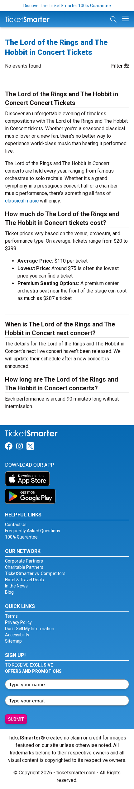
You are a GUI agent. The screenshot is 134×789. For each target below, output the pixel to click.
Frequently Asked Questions (32, 530)
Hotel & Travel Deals (24, 579)
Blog (9, 592)
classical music (22, 201)
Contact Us (15, 524)
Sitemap (13, 641)
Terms (11, 616)
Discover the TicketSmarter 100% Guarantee (67, 5)
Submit (16, 719)
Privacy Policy (18, 622)
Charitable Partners (24, 567)
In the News (16, 585)
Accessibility (17, 634)
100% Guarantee (21, 537)
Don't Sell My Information (29, 628)
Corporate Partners (24, 560)
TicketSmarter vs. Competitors (35, 573)
